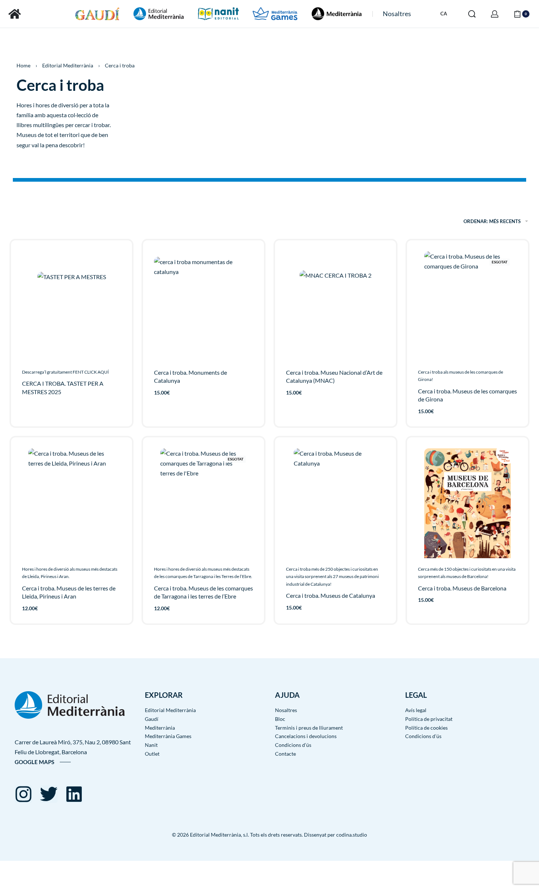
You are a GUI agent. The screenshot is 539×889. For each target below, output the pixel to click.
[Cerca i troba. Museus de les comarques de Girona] (467, 306)
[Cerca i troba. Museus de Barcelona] (467, 503)
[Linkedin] (74, 794)
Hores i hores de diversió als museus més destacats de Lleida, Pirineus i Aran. (69, 572)
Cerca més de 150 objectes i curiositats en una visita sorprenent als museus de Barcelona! (467, 572)
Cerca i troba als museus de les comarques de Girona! (460, 375)
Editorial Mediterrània (67, 65)
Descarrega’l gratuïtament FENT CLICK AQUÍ (65, 372)
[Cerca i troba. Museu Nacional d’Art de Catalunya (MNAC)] (335, 306)
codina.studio (351, 834)
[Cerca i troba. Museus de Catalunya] (335, 503)
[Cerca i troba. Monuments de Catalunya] (203, 306)
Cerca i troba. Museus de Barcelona (462, 588)
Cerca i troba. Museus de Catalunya (330, 595)
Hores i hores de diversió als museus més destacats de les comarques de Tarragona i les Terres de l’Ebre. (203, 572)
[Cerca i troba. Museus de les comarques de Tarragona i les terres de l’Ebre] (203, 503)
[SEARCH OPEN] (472, 14)
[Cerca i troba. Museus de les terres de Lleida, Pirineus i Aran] (71, 503)
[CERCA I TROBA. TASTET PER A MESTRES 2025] (71, 306)
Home (23, 65)
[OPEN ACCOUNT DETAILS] (495, 14)
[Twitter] (49, 794)
